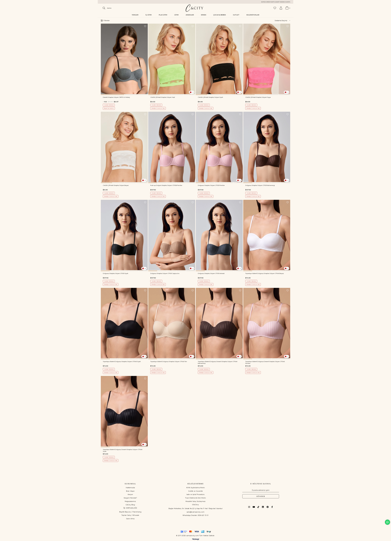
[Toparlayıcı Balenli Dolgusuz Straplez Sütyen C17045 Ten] (171, 323)
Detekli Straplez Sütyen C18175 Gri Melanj (116, 97)
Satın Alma (130, 519)
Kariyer (130, 494)
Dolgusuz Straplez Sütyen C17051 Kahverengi (260, 185)
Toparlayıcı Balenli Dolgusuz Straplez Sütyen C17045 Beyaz (264, 273)
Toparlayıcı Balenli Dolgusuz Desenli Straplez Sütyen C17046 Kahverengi (217, 362)
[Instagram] (249, 507)
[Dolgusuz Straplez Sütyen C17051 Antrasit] (219, 235)
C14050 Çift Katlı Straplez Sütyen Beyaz (116, 185)
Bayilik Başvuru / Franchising (130, 512)
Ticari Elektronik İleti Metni (195, 498)
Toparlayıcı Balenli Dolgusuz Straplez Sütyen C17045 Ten (168, 361)
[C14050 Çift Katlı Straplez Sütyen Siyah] (219, 59)
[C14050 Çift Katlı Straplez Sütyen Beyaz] (124, 147)
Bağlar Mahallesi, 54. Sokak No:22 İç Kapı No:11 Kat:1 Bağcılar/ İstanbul (195, 508)
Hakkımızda (130, 488)
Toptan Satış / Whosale (130, 515)
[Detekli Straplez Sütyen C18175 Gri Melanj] (124, 59)
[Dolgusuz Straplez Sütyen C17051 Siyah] (124, 235)
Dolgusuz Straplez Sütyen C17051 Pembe (211, 185)
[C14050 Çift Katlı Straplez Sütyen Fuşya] (266, 59)
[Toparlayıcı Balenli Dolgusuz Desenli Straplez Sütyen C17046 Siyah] (124, 411)
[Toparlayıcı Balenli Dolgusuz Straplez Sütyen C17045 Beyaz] (266, 235)
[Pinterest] (267, 507)
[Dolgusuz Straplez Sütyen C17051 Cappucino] (171, 235)
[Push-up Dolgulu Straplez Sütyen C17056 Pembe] (171, 147)
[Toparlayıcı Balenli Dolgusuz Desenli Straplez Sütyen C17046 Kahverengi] (219, 323)
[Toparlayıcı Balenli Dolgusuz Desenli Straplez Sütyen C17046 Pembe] (266, 323)
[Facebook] (272, 507)
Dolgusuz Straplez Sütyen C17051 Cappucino (164, 273)
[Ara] (104, 8)
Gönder (260, 496)
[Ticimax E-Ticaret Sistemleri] (195, 539)
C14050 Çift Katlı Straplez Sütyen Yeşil (162, 97)
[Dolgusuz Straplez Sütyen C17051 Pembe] (219, 147)
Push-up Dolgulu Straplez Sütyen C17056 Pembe (166, 185)
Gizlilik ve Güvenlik (195, 491)
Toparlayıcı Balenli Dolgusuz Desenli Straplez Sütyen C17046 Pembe (265, 362)
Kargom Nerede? (130, 498)
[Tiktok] (258, 507)
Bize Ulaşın (130, 491)
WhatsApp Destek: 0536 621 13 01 (196, 515)
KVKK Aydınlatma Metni (195, 488)
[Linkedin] (263, 507)
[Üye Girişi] (281, 8)
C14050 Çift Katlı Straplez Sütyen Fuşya (258, 97)
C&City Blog (130, 505)
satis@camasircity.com (195, 512)
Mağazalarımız (130, 501)
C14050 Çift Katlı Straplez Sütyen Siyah (210, 97)
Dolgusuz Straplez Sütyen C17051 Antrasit (211, 273)
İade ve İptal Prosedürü (195, 494)
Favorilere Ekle (145, 26)
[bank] (195, 532)
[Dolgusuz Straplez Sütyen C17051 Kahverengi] (266, 147)
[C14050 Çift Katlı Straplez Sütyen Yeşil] (171, 59)
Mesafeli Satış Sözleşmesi (195, 501)
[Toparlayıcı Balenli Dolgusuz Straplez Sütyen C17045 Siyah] (124, 323)
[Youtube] (254, 507)
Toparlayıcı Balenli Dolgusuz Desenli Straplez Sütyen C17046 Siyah (122, 450)
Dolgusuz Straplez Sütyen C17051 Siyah (115, 273)
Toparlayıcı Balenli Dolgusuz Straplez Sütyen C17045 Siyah (122, 361)
